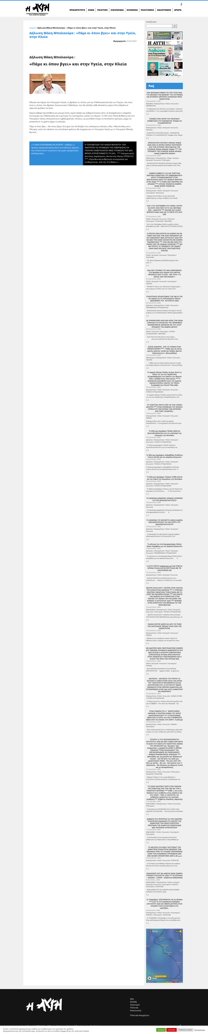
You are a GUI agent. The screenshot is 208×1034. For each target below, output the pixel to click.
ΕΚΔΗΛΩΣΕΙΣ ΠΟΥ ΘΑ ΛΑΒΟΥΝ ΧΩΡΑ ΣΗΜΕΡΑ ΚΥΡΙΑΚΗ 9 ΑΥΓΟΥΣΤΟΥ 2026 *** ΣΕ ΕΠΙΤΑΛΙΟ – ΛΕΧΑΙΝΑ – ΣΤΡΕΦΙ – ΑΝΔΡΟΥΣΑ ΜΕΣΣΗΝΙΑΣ (164, 875)
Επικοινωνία (135, 1010)
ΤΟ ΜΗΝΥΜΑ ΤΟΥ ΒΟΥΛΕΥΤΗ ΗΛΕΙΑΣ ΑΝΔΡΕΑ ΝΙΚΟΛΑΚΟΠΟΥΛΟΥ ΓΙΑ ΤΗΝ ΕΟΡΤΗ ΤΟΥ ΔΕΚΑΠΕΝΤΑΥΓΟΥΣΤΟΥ (164, 522)
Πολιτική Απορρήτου (139, 1015)
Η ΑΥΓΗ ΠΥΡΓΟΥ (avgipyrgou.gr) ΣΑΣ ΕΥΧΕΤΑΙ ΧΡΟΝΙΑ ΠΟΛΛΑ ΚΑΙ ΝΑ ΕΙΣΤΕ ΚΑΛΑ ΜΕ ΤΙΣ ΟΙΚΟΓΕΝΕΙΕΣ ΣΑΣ (164, 568)
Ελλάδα (133, 1002)
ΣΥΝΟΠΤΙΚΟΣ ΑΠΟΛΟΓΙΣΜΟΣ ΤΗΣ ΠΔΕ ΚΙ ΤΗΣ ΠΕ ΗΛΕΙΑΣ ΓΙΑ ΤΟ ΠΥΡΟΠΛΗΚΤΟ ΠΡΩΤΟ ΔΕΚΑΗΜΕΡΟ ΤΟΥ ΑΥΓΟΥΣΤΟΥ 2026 (164, 298)
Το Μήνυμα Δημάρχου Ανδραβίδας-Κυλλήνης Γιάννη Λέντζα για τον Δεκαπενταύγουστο (164, 456)
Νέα (132, 999)
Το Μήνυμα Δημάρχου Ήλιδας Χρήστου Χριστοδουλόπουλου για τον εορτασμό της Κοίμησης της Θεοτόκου (164, 433)
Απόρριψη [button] (171, 1030)
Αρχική (32, 28)
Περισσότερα (199, 1030)
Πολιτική (134, 1007)
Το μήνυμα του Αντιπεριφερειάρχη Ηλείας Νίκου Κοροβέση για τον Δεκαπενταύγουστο (164, 545)
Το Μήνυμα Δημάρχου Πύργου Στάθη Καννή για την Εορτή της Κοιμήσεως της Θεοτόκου (164, 478)
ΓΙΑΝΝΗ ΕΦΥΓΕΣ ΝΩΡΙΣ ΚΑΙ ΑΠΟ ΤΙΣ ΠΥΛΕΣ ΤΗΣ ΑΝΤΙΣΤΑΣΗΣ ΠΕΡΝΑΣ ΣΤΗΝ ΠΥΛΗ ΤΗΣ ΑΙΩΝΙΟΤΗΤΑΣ (165, 626)
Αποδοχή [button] (161, 1030)
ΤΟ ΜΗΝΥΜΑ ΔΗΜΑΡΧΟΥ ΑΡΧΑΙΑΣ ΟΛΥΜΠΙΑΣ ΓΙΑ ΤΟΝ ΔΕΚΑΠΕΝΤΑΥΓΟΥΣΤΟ (164, 499)
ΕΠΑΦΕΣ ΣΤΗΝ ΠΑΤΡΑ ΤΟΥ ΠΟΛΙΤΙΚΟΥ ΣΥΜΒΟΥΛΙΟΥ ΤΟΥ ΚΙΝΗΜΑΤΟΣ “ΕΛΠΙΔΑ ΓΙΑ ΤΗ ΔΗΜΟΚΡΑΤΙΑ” (164, 121)
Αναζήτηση (151, 21)
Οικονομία (135, 1004)
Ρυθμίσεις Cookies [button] (185, 1030)
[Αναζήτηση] (174, 26)
